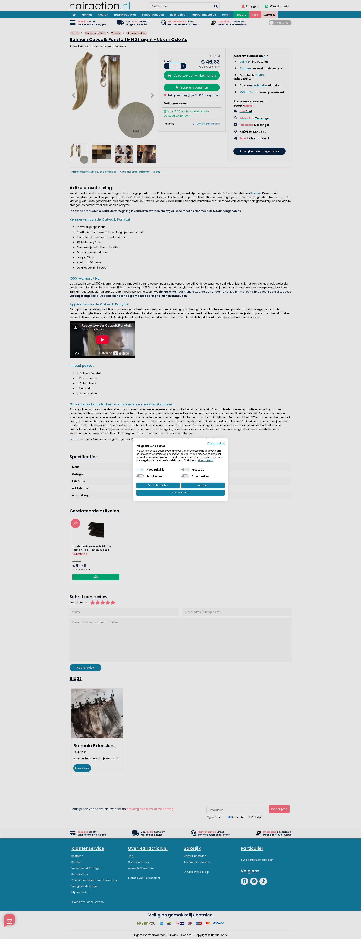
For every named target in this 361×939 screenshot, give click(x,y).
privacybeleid (205, 460)
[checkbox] (140, 469)
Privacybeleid (216, 443)
